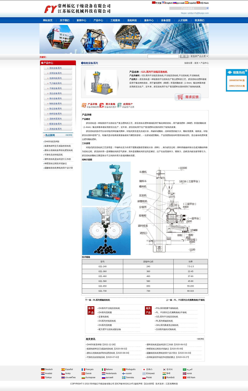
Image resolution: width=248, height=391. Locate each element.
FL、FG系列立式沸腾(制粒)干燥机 (189, 300)
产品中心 (205, 63)
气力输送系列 (55, 83)
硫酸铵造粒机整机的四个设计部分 (162, 353)
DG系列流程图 (105, 325)
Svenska (130, 377)
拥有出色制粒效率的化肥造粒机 (59, 150)
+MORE (68, 135)
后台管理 (149, 384)
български (90, 377)
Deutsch (49, 369)
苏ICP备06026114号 (124, 384)
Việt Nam (190, 377)
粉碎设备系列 (55, 113)
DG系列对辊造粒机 (107, 321)
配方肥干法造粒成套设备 (110, 329)
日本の (149, 369)
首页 (196, 63)
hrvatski (48, 373)
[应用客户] (125, 108)
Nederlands (111, 373)
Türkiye (48, 377)
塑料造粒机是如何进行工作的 (58, 159)
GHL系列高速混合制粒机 (167, 325)
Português (130, 369)
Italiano (109, 369)
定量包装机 (104, 317)
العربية (189, 369)
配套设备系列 (55, 124)
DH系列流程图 (105, 312)
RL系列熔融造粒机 (101, 300)
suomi (129, 373)
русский (109, 377)
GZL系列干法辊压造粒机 (167, 317)
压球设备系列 (55, 73)
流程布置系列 (55, 119)
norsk (189, 373)
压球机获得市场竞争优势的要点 (161, 357)
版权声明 (138, 384)
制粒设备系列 (55, 103)
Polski (149, 377)
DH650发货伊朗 (52, 141)
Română (170, 377)
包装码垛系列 (55, 78)
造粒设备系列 (55, 68)
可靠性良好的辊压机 (54, 155)
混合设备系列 (55, 93)
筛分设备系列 (55, 98)
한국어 (169, 369)
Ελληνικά (150, 373)
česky (68, 373)
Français (89, 369)
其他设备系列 (55, 129)
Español (69, 369)
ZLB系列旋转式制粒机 (166, 329)
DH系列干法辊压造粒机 (109, 308)
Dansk (88, 373)
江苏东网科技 (172, 384)
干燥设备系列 (55, 88)
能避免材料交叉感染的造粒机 (58, 146)
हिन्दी (168, 373)
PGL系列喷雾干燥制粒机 (167, 308)
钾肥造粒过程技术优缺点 (56, 163)
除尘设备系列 (55, 108)
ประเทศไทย (70, 377)
